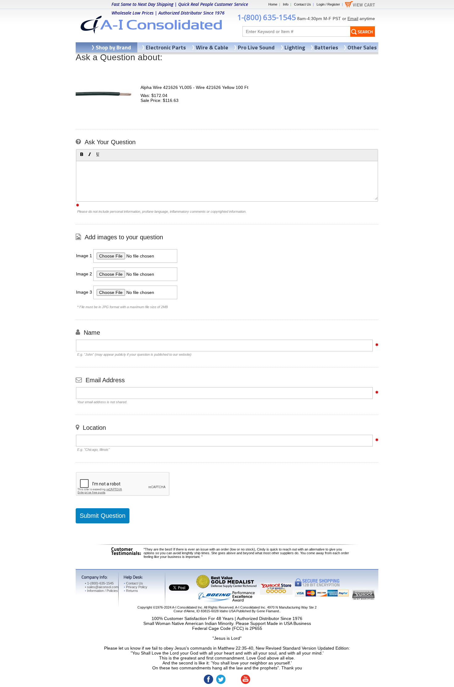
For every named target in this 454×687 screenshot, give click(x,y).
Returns (131, 591)
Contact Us (302, 4)
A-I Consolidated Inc (187, 607)
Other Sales (362, 47)
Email (352, 18)
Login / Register (328, 4)
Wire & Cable (212, 47)
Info (285, 4)
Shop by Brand (113, 47)
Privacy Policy (135, 587)
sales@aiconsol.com (102, 587)
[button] (82, 154)
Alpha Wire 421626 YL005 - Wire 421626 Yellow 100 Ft (194, 87)
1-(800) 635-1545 (266, 17)
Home (272, 4)
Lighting (294, 47)
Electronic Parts (166, 47)
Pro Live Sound (256, 47)
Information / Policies (101, 591)
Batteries (326, 47)
